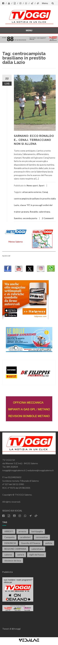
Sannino (18, 218)
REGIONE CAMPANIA (15, 548)
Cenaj (45, 192)
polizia (48, 543)
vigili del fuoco (36, 554)
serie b (20, 554)
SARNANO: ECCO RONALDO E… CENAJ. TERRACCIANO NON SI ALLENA (34, 139)
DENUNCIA (10, 543)
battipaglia (37, 531)
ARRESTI (8, 531)
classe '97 (25, 205)
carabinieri (25, 537)
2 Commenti (48, 218)
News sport (32, 185)
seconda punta (30, 218)
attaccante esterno (31, 192)
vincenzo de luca (12, 560)
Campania (9, 537)
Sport (41, 185)
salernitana (44, 211)
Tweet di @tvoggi (11, 628)
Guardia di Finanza (30, 543)
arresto (22, 531)
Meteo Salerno (16, 241)
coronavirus (42, 537)
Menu (45, 3)
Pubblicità (7, 572)
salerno (8, 554)
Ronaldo (34, 211)
